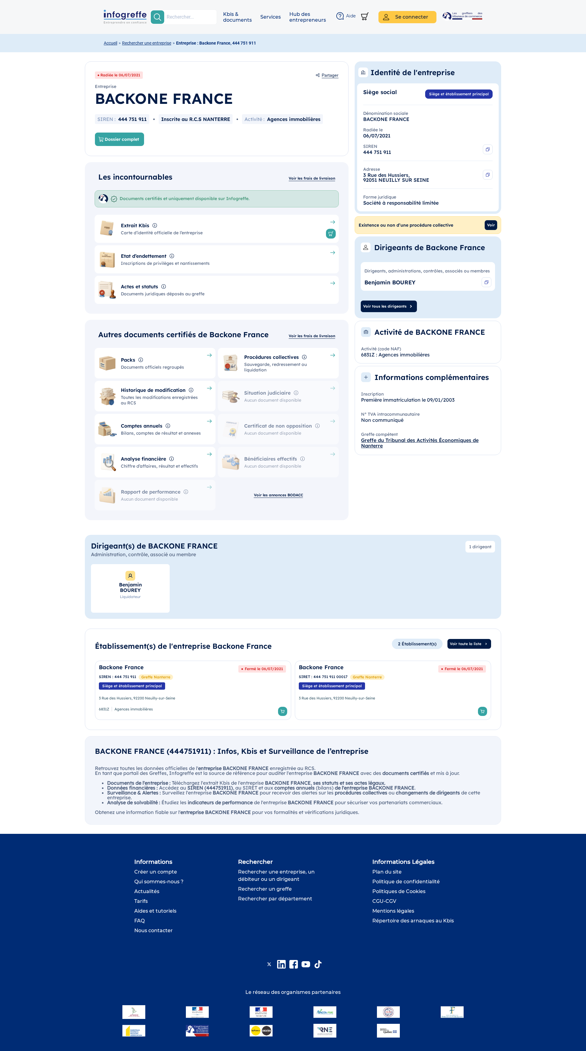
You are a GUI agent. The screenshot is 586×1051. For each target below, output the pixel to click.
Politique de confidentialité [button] (406, 882)
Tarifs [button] (141, 901)
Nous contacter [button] (153, 930)
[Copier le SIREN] (488, 149)
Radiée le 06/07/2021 (120, 75)
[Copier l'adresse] (488, 175)
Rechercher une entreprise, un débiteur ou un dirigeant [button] (276, 875)
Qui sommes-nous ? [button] (158, 882)
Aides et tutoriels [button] (155, 911)
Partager (330, 75)
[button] (237, 17)
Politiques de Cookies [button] (398, 891)
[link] (193, 690)
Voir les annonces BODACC (278, 495)
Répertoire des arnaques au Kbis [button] (413, 921)
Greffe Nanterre (155, 677)
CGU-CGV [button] (384, 901)
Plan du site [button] (387, 872)
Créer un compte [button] (155, 872)
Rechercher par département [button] (275, 899)
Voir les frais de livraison (312, 178)
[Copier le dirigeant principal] (486, 282)
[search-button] (157, 17)
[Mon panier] (364, 17)
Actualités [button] (146, 891)
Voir (491, 225)
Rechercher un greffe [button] (265, 889)
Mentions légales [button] (393, 911)
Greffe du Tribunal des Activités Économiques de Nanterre (420, 443)
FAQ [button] (139, 921)
